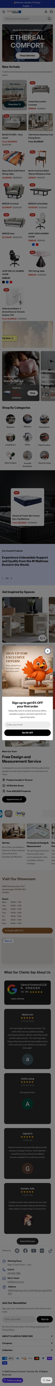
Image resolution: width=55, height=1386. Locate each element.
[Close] (47, 651)
